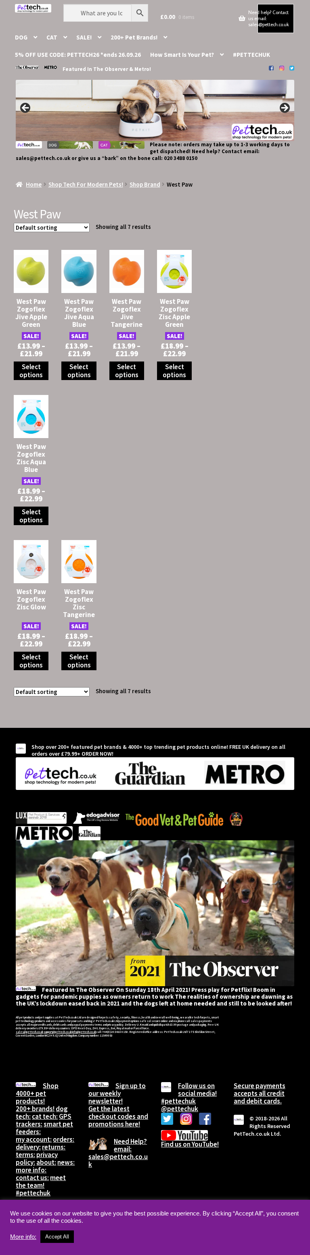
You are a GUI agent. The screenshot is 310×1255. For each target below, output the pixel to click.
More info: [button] (23, 1237)
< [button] (26, 108)
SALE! (84, 37)
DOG (21, 37)
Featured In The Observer (96, 69)
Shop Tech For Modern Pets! (85, 184)
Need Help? (130, 1141)
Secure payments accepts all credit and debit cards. (259, 1093)
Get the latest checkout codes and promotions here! (118, 1116)
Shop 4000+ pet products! (37, 1093)
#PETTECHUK (251, 54)
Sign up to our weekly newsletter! (117, 1093)
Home (34, 184)
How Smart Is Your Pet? (182, 54)
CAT (51, 37)
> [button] (284, 108)
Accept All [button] (57, 1237)
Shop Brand (145, 184)
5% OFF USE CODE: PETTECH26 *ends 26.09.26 (78, 54)
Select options (31, 370)
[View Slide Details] (155, 110)
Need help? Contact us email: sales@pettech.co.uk (268, 18)
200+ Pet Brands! (134, 37)
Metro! (142, 69)
